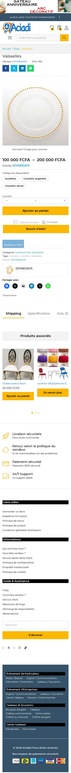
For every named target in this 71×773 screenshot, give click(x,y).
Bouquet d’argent (16, 709)
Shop (16, 48)
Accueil (6, 48)
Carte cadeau (43, 713)
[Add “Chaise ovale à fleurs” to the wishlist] (22, 378)
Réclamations (10, 613)
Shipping (13, 313)
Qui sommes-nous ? (14, 548)
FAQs (5, 590)
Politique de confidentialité (18, 562)
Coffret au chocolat (17, 717)
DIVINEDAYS (19, 61)
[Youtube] (14, 648)
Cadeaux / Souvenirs (48, 681)
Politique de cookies (14, 571)
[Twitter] (9, 648)
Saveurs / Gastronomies (41, 697)
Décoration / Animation (19, 681)
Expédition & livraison (14, 516)
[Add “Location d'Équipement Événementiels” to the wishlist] (56, 378)
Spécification (39, 313)
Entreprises (12, 729)
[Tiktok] (26, 648)
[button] (10, 178)
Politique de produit (14, 525)
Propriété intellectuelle (15, 567)
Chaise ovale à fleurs (14, 383)
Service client (10, 599)
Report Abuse (10, 295)
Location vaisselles (31, 256)
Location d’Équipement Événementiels (53, 383)
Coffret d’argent (41, 717)
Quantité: (7, 196)
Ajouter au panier (35, 211)
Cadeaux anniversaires (18, 713)
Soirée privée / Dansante (29, 252)
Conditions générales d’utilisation (21, 530)
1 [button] (32, 413)
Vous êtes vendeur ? (14, 553)
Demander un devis (13, 245)
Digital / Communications (42, 678)
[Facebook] (3, 648)
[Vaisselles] (5, 68)
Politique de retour (13, 520)
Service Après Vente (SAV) (17, 557)
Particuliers (29, 729)
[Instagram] (20, 648)
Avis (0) (63, 313)
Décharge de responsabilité (18, 609)
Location (14, 256)
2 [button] (35, 413)
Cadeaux (35, 709)
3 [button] (39, 413)
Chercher (64, 37)
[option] (18, 377)
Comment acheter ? (14, 595)
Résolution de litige (13, 604)
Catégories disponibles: (15, 173)
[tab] (13, 315)
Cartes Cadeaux (15, 697)
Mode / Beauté (14, 678)
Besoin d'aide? (36, 229)
